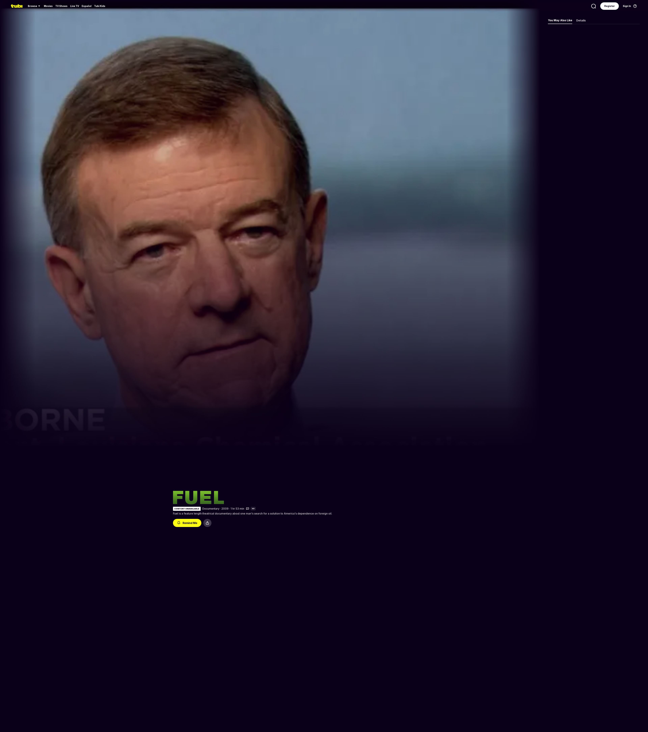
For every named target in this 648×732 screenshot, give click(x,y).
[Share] (207, 523)
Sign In (627, 6)
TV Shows (61, 6)
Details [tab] (581, 20)
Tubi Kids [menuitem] (99, 6)
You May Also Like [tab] (560, 20)
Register (609, 6)
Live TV (74, 6)
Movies (48, 6)
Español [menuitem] (86, 6)
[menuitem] (34, 6)
